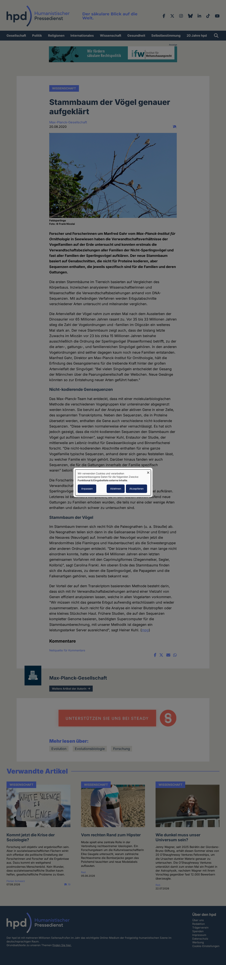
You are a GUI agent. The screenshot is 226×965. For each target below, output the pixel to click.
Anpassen (87, 488)
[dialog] (113, 482)
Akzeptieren (136, 488)
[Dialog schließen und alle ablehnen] (148, 471)
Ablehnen (115, 488)
